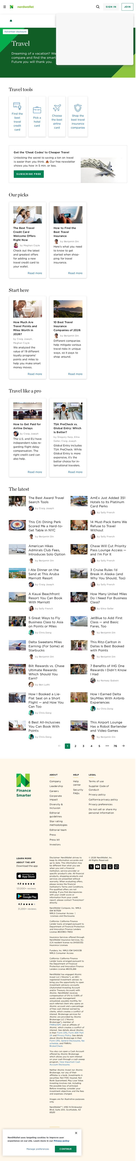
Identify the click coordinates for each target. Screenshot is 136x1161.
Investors (55, 844)
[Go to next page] (123, 746)
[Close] (76, 1133)
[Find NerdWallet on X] (91, 868)
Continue (66, 1149)
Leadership (56, 786)
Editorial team (58, 830)
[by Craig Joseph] (31, 508)
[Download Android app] (27, 897)
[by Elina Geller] (93, 608)
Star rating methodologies (59, 823)
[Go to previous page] (59, 746)
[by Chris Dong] (31, 632)
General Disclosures (70, 1040)
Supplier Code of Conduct (99, 788)
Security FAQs (78, 791)
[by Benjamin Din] (31, 536)
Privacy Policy (64, 1035)
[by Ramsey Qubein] (93, 680)
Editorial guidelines (56, 814)
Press (53, 834)
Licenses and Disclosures (62, 916)
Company (55, 781)
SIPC (59, 1024)
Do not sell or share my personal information (103, 811)
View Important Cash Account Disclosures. (65, 1063)
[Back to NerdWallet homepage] (11, 21)
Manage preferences (38, 1149)
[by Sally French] (93, 512)
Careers (54, 791)
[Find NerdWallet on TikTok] (116, 868)
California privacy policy (103, 799)
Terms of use (96, 781)
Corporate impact (56, 798)
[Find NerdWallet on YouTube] (97, 868)
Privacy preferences (100, 804)
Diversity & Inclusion (56, 806)
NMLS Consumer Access (61, 913)
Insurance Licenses (59, 945)
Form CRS (62, 1032)
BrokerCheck (56, 1046)
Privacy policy (97, 794)
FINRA (53, 1024)
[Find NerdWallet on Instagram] (103, 868)
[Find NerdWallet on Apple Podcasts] (110, 868)
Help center (77, 783)
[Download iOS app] (26, 876)
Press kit (55, 839)
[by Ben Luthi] (31, 684)
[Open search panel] (98, 7)
